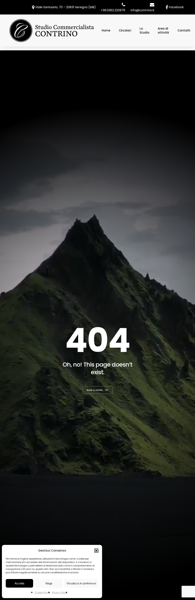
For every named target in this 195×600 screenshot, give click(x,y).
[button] (96, 551)
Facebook (176, 7)
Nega (49, 583)
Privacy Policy (59, 592)
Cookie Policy (42, 592)
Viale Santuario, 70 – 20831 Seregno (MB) (65, 7)
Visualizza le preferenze (81, 583)
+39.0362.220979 (113, 10)
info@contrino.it (142, 10)
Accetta (19, 583)
